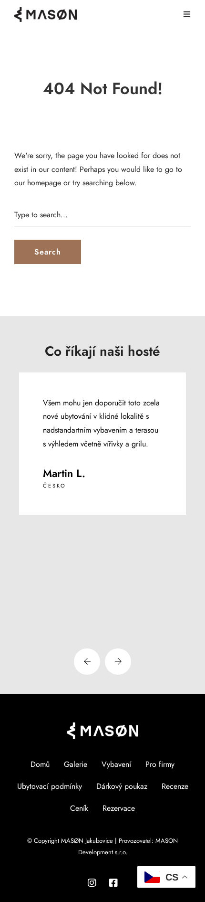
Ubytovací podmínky (49, 786)
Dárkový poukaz (121, 786)
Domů (40, 764)
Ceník (79, 808)
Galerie (75, 764)
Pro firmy (159, 764)
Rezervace (118, 808)
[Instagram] (92, 882)
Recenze (175, 786)
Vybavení (116, 764)
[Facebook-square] (113, 882)
